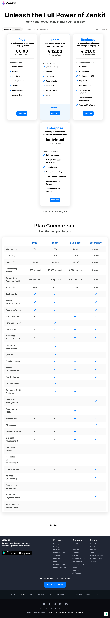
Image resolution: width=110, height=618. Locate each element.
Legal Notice (52, 612)
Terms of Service (77, 612)
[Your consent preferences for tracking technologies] (106, 614)
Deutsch (13, 594)
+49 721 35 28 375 (56, 584)
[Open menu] (105, 3)
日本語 (97, 594)
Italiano (50, 594)
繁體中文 (89, 594)
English (22, 594)
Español (41, 594)
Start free (22, 113)
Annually (7, 29)
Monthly (17, 29)
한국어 (70, 594)
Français (32, 594)
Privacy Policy (62, 612)
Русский (79, 594)
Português (60, 594)
